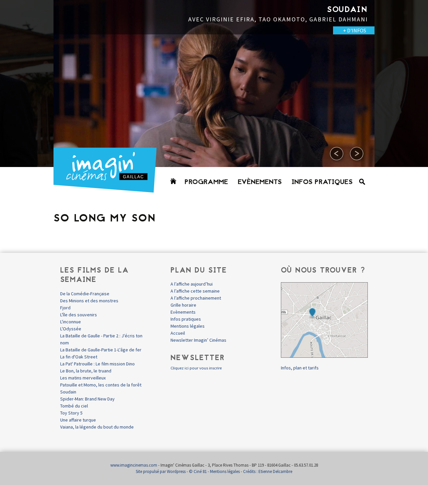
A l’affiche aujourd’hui (192, 284)
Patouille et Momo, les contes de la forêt (100, 385)
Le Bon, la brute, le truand (85, 371)
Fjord (65, 308)
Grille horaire (183, 305)
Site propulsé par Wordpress (161, 471)
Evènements (260, 182)
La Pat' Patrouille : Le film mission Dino (97, 364)
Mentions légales (188, 326)
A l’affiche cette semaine (195, 291)
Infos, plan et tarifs (300, 368)
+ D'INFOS (33, 30)
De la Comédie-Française (84, 294)
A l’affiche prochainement (196, 298)
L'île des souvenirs (78, 315)
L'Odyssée (70, 329)
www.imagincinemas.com (133, 465)
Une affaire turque (78, 420)
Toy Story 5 (71, 413)
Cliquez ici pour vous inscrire (196, 367)
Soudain (68, 392)
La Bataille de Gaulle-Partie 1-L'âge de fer (100, 350)
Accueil (178, 333)
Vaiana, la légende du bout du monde (97, 427)
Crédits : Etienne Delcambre (267, 471)
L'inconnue (70, 322)
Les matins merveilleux (83, 378)
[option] (214, 83)
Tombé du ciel (74, 406)
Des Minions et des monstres (89, 301)
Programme (206, 182)
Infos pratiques (322, 182)
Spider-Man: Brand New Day (87, 399)
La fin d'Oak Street (78, 357)
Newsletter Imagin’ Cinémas (198, 340)
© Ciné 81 (198, 471)
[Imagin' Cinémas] (108, 189)
